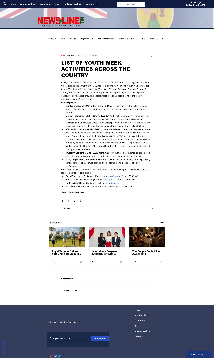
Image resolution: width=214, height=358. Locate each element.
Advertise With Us (142, 331)
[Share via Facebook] (62, 201)
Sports (73, 39)
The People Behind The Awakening (146, 252)
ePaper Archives (141, 315)
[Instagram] (199, 2)
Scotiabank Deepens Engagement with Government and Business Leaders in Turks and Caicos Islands (104, 252)
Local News (140, 320)
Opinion (142, 39)
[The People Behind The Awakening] (147, 237)
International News (126, 39)
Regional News (87, 39)
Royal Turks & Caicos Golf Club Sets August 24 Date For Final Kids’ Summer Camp (66, 252)
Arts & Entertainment (106, 39)
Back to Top (4, 347)
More (152, 39)
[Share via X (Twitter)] (68, 201)
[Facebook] (55, 356)
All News (52, 39)
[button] (162, 39)
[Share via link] (80, 201)
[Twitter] (59, 356)
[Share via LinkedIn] (74, 201)
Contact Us (139, 336)
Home (137, 310)
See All (162, 222)
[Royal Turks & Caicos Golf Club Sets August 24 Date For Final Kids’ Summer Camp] (67, 237)
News (63, 39)
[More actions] (151, 55)
